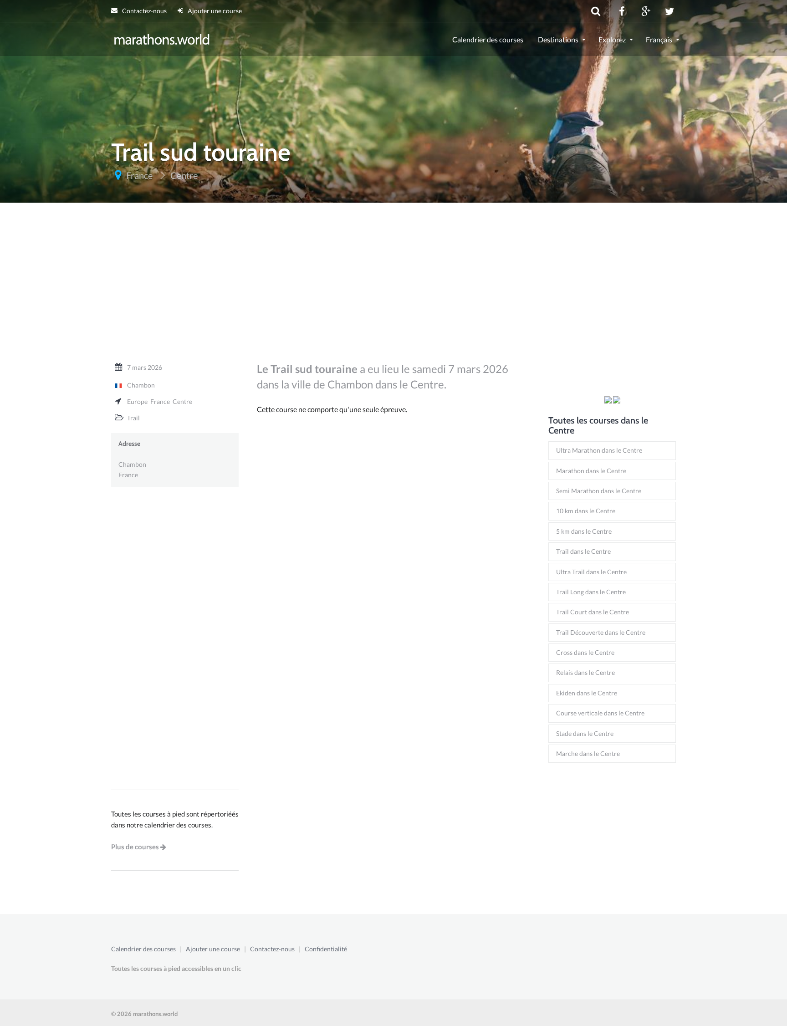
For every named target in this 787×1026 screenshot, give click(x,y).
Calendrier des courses (487, 39)
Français (659, 39)
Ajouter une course (214, 11)
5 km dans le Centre (584, 531)
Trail (133, 418)
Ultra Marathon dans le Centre (599, 450)
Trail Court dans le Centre (592, 612)
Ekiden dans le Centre (586, 693)
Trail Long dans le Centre (591, 592)
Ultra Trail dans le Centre (591, 572)
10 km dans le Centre (585, 511)
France (160, 401)
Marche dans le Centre (588, 753)
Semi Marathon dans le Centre (598, 491)
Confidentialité (326, 949)
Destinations (558, 39)
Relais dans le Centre (585, 672)
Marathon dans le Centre (591, 471)
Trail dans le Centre (583, 551)
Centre (182, 401)
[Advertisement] (393, 286)
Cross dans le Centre (585, 652)
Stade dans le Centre (584, 733)
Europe (137, 401)
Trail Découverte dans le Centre (600, 632)
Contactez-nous (144, 11)
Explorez (612, 39)
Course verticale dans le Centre (600, 713)
